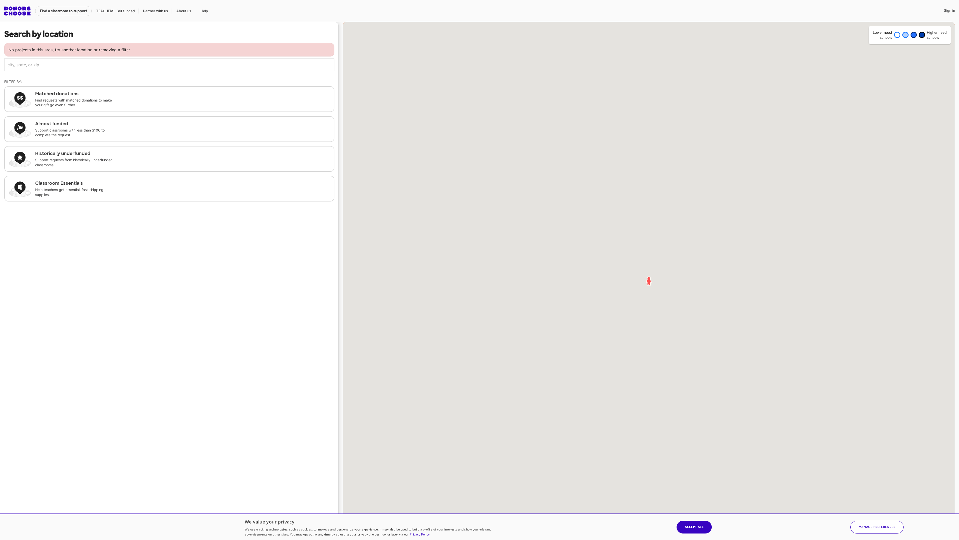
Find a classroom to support (63, 11)
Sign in (949, 10)
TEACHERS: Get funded (115, 11)
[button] (877, 527)
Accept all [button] (694, 527)
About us (183, 11)
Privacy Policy (420, 534)
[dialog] (479, 527)
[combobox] (169, 64)
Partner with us (155, 11)
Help (204, 11)
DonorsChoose (17, 11)
